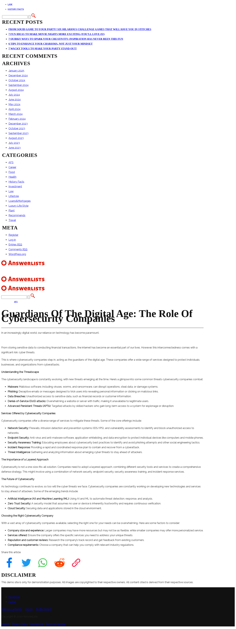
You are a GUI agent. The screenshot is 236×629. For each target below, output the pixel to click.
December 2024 (18, 75)
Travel (12, 220)
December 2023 (18, 123)
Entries (15, 244)
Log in (12, 239)
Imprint (5, 623)
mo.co (29, 609)
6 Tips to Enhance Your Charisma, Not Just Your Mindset (51, 43)
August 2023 (16, 138)
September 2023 (18, 133)
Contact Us (36, 623)
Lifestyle (14, 196)
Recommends (17, 215)
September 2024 (19, 85)
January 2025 (16, 70)
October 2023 (17, 128)
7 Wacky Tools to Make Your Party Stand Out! (43, 48)
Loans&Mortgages (20, 200)
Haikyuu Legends (11, 609)
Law (10, 4)
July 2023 (14, 142)
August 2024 (16, 89)
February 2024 (17, 118)
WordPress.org (17, 254)
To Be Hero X (43, 609)
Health (12, 176)
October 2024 (17, 80)
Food (12, 172)
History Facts (16, 9)
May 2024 (14, 104)
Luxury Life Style (18, 205)
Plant (12, 210)
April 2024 (15, 109)
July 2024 (14, 94)
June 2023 (15, 147)
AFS (11, 162)
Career (12, 167)
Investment (15, 186)
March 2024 (16, 114)
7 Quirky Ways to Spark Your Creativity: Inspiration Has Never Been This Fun (66, 39)
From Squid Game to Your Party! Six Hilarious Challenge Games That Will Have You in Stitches (80, 29)
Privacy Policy (20, 623)
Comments (18, 249)
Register (13, 234)
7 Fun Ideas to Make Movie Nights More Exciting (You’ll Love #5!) (57, 34)
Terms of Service (55, 623)
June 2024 (15, 99)
